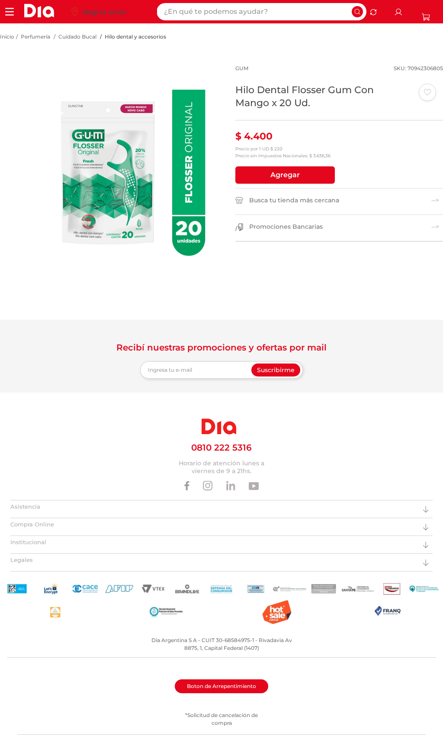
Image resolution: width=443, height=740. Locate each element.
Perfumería (35, 36)
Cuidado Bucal (77, 36)
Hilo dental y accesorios (135, 36)
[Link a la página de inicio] (7, 37)
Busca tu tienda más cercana (294, 200)
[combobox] (261, 11)
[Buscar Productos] (357, 11)
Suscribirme (276, 370)
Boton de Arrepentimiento (221, 686)
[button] (285, 175)
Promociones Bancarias (286, 227)
